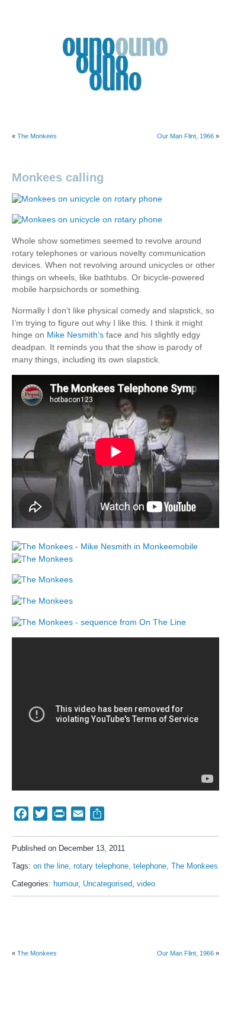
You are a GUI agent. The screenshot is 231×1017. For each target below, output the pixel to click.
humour (65, 884)
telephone (149, 866)
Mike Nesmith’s (75, 335)
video (146, 884)
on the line (51, 866)
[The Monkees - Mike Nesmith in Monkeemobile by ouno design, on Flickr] (105, 546)
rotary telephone (101, 866)
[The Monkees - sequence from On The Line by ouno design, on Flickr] (99, 622)
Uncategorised (107, 884)
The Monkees (37, 136)
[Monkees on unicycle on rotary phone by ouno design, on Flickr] (87, 199)
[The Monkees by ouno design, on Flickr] (42, 558)
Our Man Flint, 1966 (185, 136)
